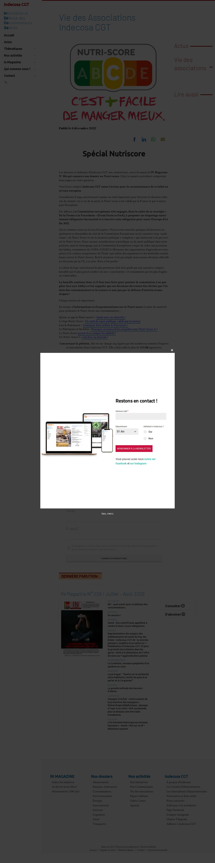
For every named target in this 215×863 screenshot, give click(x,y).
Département (121, 426)
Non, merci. (107, 513)
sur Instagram (138, 463)
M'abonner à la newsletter (134, 448)
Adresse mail (122, 411)
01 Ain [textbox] (120, 431)
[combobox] (127, 431)
